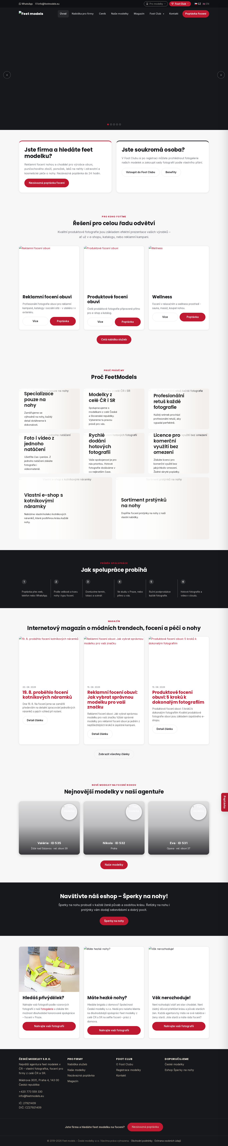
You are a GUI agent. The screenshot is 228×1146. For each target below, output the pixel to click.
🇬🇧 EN (206, 4)
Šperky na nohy (114, 921)
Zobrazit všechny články (114, 754)
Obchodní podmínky (142, 1140)
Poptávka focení (195, 13)
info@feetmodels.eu (48, 4)
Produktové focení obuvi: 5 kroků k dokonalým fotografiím (178, 697)
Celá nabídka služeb (114, 339)
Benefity (171, 172)
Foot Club (155, 13)
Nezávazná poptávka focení (47, 182)
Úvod (63, 13)
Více (35, 321)
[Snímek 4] (117, 124)
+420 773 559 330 (30, 1091)
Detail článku (35, 720)
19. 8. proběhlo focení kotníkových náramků (47, 694)
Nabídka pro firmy (83, 13)
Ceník (102, 13)
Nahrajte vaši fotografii (49, 1026)
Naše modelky (120, 13)
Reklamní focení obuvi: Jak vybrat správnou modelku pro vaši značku (112, 699)
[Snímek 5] (120, 124)
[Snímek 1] (108, 124)
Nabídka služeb (77, 1064)
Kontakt (173, 13)
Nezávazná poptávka (80, 1075)
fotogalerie (47, 1009)
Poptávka (63, 321)
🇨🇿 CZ (197, 4)
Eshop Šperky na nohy (179, 1070)
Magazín (139, 13)
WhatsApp (27, 4)
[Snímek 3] (114, 124)
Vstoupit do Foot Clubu (140, 172)
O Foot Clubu (124, 1064)
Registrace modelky (128, 1070)
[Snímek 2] (111, 124)
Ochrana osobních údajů (167, 1140)
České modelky (174, 1064)
